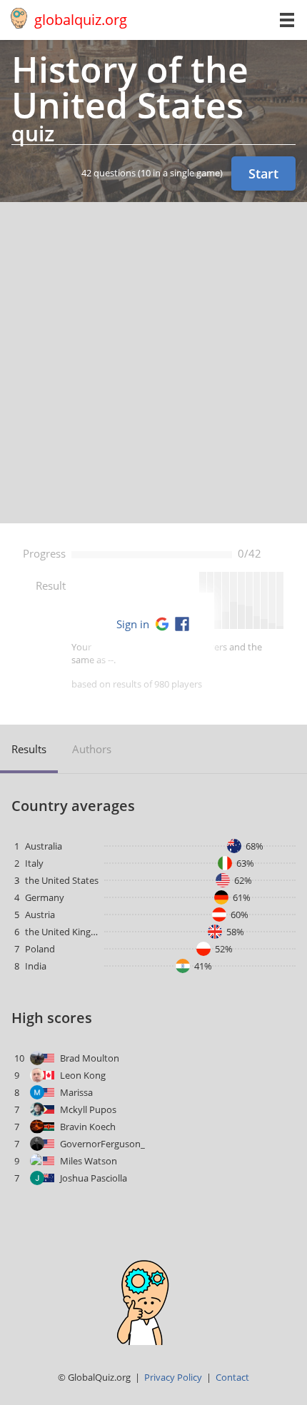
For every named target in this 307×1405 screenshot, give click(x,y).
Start (263, 173)
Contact (232, 1377)
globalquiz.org (80, 19)
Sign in (132, 624)
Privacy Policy (173, 1377)
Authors (91, 749)
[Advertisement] (153, 362)
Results (28, 749)
